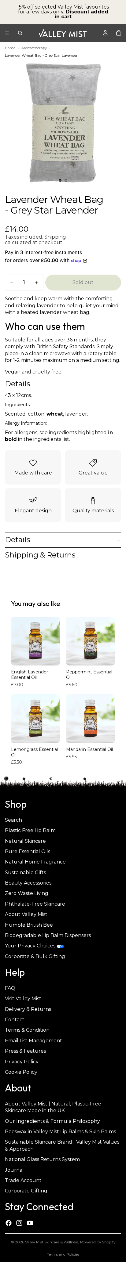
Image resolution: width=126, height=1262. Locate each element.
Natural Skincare (25, 841)
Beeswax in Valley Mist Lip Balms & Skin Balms (60, 1131)
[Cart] (118, 33)
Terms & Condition (27, 1030)
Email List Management (33, 1040)
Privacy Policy (22, 1061)
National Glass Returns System (42, 1159)
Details (17, 539)
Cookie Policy (21, 1072)
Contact (14, 1019)
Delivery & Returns (28, 1009)
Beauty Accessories (28, 883)
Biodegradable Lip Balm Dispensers (48, 935)
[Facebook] (8, 1223)
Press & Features (25, 1051)
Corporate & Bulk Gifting (35, 956)
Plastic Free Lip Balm (30, 830)
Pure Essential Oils (27, 851)
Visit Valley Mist (23, 998)
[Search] (20, 33)
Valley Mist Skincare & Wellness (51, 1242)
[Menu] (7, 33)
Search (13, 820)
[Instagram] (19, 1223)
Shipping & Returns (40, 554)
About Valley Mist (26, 914)
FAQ (10, 988)
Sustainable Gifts (25, 872)
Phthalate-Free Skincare (35, 904)
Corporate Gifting (26, 1191)
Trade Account (23, 1180)
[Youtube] (30, 1223)
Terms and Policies (63, 1254)
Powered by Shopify (98, 1242)
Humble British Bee (29, 925)
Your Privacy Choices (30, 946)
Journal (14, 1170)
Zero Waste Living (26, 893)
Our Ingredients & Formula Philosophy (52, 1121)
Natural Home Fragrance (35, 862)
